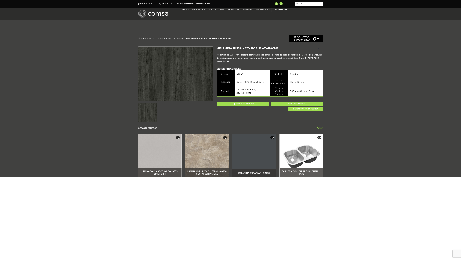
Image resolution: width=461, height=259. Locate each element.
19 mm (293, 82)
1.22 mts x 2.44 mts (246, 89)
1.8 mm (311, 91)
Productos (198, 9)
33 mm (300, 82)
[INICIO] (139, 38)
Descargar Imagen (297, 104)
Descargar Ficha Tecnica (305, 109)
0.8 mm (303, 91)
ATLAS (240, 74)
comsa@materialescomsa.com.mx (193, 4)
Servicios (233, 9)
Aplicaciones (216, 9)
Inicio (185, 9)
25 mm (260, 82)
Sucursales (263, 9)
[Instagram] (281, 4)
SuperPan (294, 74)
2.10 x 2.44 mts (244, 93)
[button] (318, 128)
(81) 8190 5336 (165, 4)
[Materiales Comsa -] (153, 14)
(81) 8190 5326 (145, 4)
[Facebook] (276, 4)
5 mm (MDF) (243, 82)
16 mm (253, 82)
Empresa (247, 9)
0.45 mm (294, 91)
